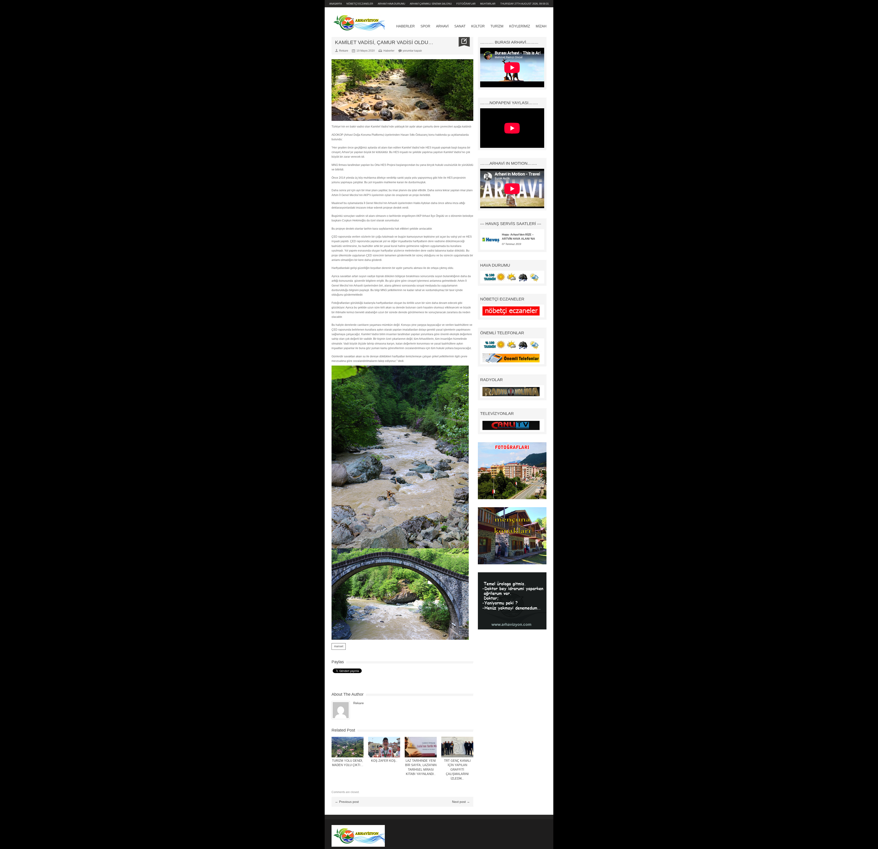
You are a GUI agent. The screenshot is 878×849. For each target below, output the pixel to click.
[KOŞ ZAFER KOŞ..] (384, 747)
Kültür (478, 26)
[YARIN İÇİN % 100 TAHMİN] (511, 277)
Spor (425, 26)
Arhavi (442, 26)
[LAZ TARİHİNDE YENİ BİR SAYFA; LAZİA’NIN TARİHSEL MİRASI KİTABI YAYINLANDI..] (421, 747)
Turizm (496, 26)
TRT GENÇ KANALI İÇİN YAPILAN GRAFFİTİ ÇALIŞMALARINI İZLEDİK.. (457, 769)
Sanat (460, 26)
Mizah (541, 26)
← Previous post (347, 802)
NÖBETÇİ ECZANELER (359, 3)
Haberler (405, 26)
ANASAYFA (335, 3)
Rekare (358, 703)
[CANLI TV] (511, 425)
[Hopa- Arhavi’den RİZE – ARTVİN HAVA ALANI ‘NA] (491, 239)
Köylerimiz (519, 26)
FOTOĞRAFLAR (466, 3)
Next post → (461, 802)
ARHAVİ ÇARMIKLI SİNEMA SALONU (431, 3)
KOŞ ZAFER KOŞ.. (384, 760)
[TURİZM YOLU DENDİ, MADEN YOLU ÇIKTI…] (348, 747)
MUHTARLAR (487, 3)
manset (338, 646)
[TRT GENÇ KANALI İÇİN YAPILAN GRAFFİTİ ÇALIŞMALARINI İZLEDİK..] (457, 747)
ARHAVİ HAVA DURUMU (391, 3)
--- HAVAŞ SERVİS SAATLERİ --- (510, 223)
